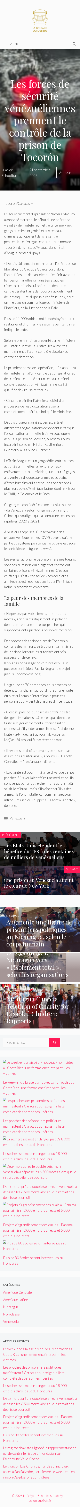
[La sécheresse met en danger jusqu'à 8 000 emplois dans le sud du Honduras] (40, 1144)
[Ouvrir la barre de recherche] (74, 44)
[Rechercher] (55, 1042)
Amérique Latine (15, 1300)
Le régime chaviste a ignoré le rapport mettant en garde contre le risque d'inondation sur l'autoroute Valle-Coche (39, 1453)
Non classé (11, 1314)
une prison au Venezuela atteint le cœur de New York (38, 883)
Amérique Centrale (17, 1292)
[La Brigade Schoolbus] (40, 19)
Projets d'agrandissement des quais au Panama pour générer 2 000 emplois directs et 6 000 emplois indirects (38, 1230)
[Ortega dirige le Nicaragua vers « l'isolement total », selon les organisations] (40, 979)
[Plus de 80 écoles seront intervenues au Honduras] (40, 1248)
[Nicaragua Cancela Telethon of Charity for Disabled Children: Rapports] (40, 1026)
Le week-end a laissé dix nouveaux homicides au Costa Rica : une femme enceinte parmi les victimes (38, 1087)
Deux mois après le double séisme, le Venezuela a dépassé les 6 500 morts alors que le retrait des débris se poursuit (40, 1192)
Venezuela (17, 818)
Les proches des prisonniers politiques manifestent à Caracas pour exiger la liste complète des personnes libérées (34, 1126)
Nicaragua (10, 1307)
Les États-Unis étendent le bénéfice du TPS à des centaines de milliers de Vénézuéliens (39, 851)
